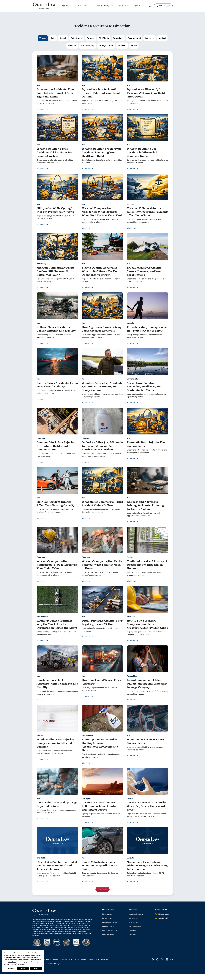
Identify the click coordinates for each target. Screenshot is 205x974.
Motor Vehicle (107, 914)
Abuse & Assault (108, 926)
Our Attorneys (133, 918)
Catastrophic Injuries (109, 922)
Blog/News (132, 930)
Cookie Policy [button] (12, 962)
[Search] (150, 6)
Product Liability (108, 934)
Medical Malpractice (109, 930)
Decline (23, 968)
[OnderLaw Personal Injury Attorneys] (44, 5)
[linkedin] (167, 959)
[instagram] (157, 959)
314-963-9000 (164, 6)
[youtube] (171, 959)
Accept (36, 968)
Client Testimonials (135, 926)
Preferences (10, 968)
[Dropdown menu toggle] (71, 5)
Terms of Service (80, 959)
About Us (65, 6)
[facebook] (153, 959)
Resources (132, 934)
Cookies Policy (94, 959)
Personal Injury (107, 918)
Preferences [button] (20, 964)
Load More (102, 889)
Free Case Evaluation (136, 914)
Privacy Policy (67, 959)
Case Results (133, 922)
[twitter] (162, 959)
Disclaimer (104, 959)
